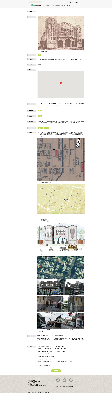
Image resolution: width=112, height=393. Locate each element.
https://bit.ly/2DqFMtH (49, 356)
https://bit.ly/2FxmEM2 (57, 359)
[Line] (71, 380)
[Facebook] (58, 380)
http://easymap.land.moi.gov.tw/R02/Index (46, 362)
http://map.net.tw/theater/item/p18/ (57, 354)
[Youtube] (64, 380)
